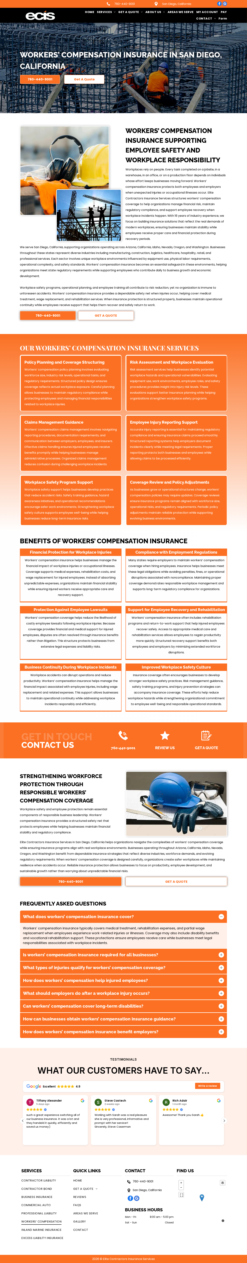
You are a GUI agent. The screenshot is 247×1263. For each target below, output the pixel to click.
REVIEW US (165, 748)
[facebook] (219, 4)
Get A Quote (206, 748)
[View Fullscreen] (181, 1194)
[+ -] (202, 1201)
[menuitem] (88, 12)
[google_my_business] (225, 4)
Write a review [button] (207, 1086)
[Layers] (222, 1182)
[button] (224, 1120)
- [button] (181, 1187)
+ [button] (181, 1182)
